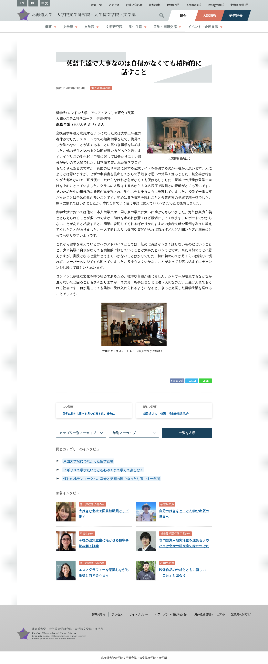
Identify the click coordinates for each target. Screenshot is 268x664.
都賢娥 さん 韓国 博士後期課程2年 (166, 413)
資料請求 (154, 5)
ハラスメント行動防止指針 (171, 614)
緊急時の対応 (239, 614)
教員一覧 (96, 5)
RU (33, 3)
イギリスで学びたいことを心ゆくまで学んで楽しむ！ (103, 470)
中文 (44, 3)
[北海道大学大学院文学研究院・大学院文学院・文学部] (76, 14)
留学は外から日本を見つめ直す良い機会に (89, 413)
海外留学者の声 (101, 88)
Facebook (191, 5)
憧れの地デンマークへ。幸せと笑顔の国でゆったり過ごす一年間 (111, 478)
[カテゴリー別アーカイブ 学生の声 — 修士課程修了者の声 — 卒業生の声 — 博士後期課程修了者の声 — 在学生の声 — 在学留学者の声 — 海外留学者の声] (81, 433)
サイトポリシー (139, 614)
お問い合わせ (134, 5)
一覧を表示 (187, 432)
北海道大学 (237, 5)
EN (22, 3)
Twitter (171, 5)
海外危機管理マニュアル (209, 614)
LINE (205, 380)
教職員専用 (98, 614)
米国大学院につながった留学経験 (88, 461)
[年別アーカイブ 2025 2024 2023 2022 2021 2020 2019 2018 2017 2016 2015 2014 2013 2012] (134, 433)
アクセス (113, 5)
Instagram (214, 5)
